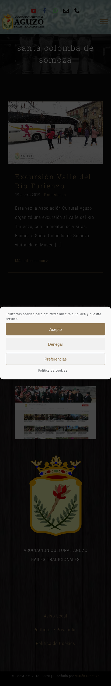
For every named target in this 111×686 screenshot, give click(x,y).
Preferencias (55, 358)
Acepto (55, 329)
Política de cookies (52, 370)
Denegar (55, 344)
